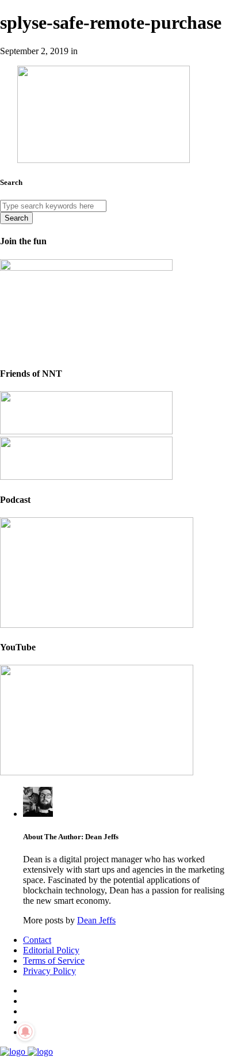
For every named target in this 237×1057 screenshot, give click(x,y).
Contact (37, 940)
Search (16, 218)
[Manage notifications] (25, 1031)
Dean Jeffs (96, 920)
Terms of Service (54, 960)
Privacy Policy (49, 971)
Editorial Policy (51, 950)
